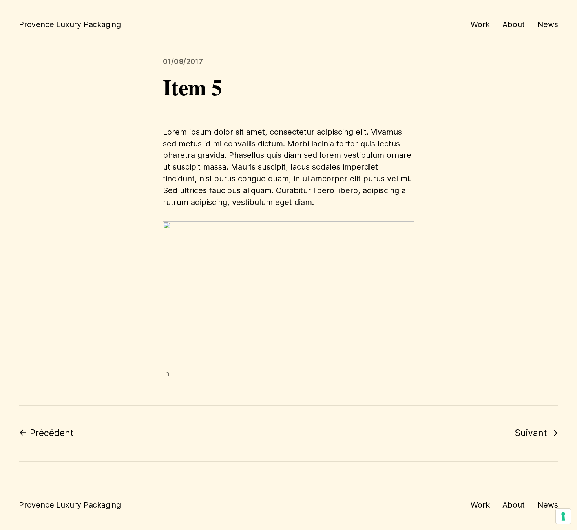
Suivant (531, 433)
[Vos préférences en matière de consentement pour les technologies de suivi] (563, 516)
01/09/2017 (183, 61)
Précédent (52, 433)
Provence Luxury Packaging (70, 24)
